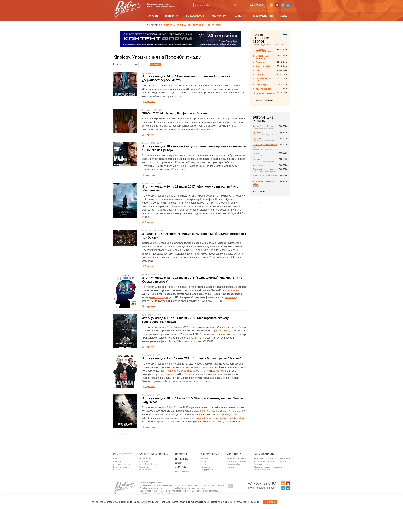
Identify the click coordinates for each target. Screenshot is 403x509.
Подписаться (256, 5)
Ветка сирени (259, 132)
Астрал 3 (168, 374)
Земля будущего (228, 415)
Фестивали (205, 458)
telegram (282, 5)
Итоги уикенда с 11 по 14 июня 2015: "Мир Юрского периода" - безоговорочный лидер (187, 320)
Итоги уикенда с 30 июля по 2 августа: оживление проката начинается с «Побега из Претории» (194, 148)
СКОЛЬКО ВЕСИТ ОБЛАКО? (263, 79)
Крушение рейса (263, 66)
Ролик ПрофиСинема (148, 464)
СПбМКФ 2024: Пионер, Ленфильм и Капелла (175, 113)
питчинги (199, 25)
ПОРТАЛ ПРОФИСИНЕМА (153, 454)
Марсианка (258, 165)
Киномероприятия (262, 470)
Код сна (256, 159)
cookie (143, 502)
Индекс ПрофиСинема (236, 458)
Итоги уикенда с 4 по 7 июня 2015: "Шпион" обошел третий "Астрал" (191, 358)
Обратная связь (146, 470)
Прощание (260, 62)
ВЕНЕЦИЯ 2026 (167, 25)
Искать (235, 5)
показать (155, 64)
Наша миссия (145, 458)
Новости (152, 16)
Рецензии (230, 467)
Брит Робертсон (221, 418)
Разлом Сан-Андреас (189, 381)
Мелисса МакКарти (177, 370)
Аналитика (219, 16)
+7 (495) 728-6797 (262, 483)
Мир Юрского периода (160, 298)
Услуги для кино (261, 464)
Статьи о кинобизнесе (236, 461)
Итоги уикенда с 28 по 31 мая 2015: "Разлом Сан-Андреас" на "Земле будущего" (192, 400)
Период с (117, 64)
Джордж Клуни (202, 418)
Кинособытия (195, 16)
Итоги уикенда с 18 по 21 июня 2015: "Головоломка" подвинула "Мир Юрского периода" (192, 279)
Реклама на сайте (121, 467)
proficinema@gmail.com (261, 487)
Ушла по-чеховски (264, 89)
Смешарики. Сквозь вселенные (265, 57)
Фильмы (239, 16)
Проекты (117, 461)
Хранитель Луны (219, 422)
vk (287, 5)
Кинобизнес (214, 25)
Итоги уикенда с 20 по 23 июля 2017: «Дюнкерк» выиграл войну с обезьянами (190, 188)
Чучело (256, 153)
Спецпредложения (121, 464)
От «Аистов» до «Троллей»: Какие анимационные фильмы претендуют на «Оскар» (194, 235)
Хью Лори (239, 418)
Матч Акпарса (262, 85)
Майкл (258, 70)
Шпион (195, 338)
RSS (271, 5)
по (136, 64)
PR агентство (122, 454)
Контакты (117, 470)
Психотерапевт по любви (264, 169)
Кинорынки (205, 467)
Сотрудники (144, 467)
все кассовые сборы (264, 101)
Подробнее (150, 101)
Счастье (259, 74)
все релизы (260, 191)
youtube (276, 5)
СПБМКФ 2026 (183, 25)
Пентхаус (257, 138)
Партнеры (143, 461)
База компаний (263, 16)
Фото (283, 16)
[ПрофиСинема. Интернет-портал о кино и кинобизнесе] (127, 6)
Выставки (204, 464)
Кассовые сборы (233, 464)
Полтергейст (230, 298)
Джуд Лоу (218, 370)
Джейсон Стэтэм (200, 370)
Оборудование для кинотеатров (268, 467)
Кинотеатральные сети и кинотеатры (270, 461)
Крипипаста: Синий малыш (265, 175)
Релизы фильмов (183, 471)
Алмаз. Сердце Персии (263, 126)
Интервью (171, 16)
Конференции (206, 470)
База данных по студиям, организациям (272, 458)
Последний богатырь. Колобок (264, 50)
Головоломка (233, 290)
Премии (203, 461)
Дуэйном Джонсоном (165, 381)
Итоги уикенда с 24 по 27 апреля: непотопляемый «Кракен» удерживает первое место (186, 78)
